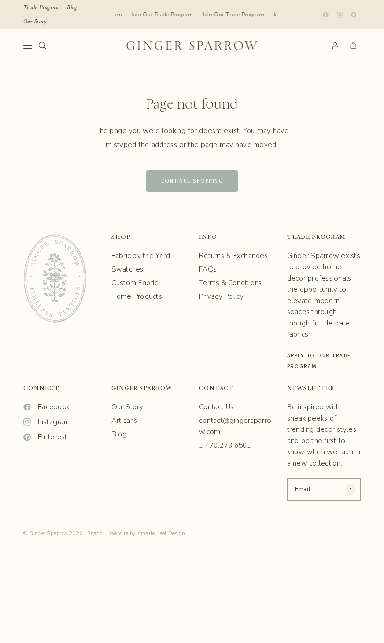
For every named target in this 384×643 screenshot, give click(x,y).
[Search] (42, 45)
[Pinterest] (354, 14)
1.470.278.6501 (225, 445)
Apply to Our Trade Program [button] (319, 354)
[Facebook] (325, 14)
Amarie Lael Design (161, 533)
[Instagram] (339, 14)
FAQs (208, 269)
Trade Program (41, 8)
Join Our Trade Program (161, 14)
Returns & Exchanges (233, 255)
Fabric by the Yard (140, 255)
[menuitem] (41, 7)
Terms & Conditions (230, 283)
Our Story (34, 22)
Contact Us (216, 407)
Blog (72, 8)
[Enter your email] (350, 489)
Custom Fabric (134, 283)
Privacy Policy (221, 296)
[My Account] (335, 45)
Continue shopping (192, 180)
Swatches (127, 269)
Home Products (136, 296)
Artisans (124, 420)
